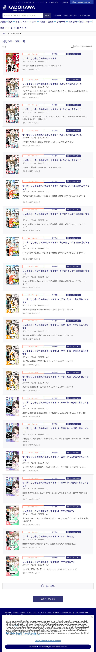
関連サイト (54, 2)
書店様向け (57, 612)
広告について (31, 612)
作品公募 (65, 2)
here (16, 625)
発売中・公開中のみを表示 (83, 46)
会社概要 (8, 612)
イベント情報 (85, 15)
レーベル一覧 (42, 2)
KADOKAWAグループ (82, 612)
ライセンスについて (44, 612)
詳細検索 (58, 15)
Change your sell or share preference (27, 634)
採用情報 (22, 612)
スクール (23, 28)
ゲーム (9, 28)
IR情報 (15, 612)
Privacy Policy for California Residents (48, 641)
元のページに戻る (48, 599)
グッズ (16, 28)
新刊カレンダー (71, 15)
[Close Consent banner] (92, 617)
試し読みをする (75, 54)
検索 (47, 15)
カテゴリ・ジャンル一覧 (26, 2)
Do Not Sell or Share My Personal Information (21, 633)
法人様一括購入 (67, 612)
